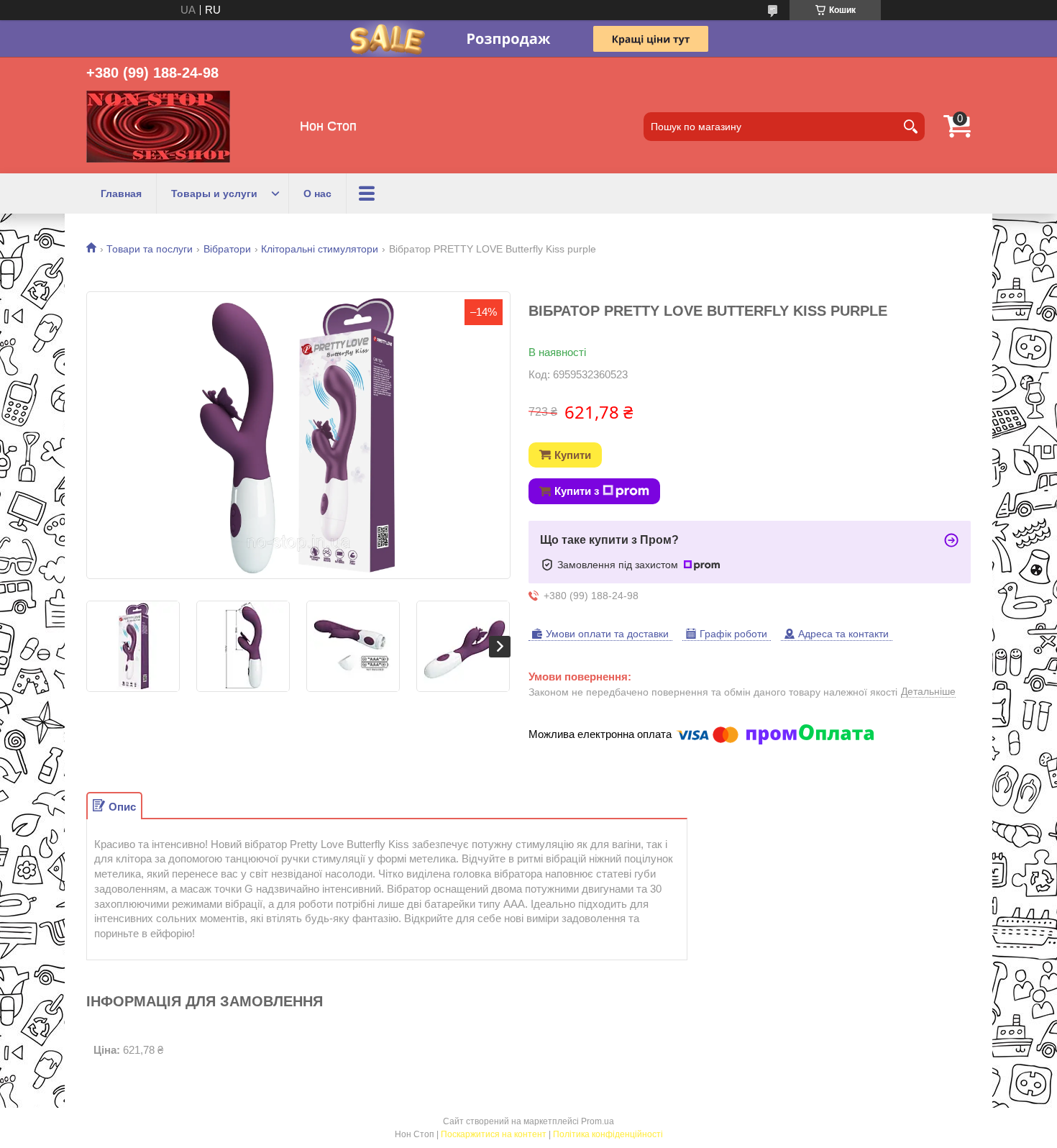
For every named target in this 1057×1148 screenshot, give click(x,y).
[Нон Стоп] (158, 127)
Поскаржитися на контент (493, 1134)
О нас (317, 193)
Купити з (576, 491)
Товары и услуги (214, 193)
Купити (572, 455)
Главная (121, 193)
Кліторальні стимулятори (319, 249)
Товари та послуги (149, 249)
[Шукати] (910, 126)
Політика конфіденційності (608, 1134)
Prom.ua (597, 1121)
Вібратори (227, 249)
